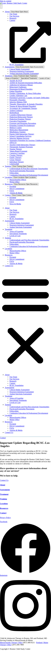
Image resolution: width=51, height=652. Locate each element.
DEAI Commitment (16, 259)
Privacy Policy (5, 518)
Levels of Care (15, 236)
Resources (8, 255)
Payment (12, 257)
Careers (12, 216)
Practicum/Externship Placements (21, 242)
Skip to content (5, 1)
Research (12, 214)
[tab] (12, 78)
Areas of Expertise (16, 231)
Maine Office (14, 253)
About (7, 208)
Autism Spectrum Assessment (20, 227)
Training (8, 238)
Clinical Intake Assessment (19, 223)
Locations (8, 249)
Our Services (14, 212)
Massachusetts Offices (17, 251)
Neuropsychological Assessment (21, 225)
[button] (25, 320)
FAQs (11, 261)
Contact (3, 513)
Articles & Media (15, 264)
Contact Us (9, 266)
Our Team (13, 210)
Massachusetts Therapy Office (11, 643)
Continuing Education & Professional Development (28, 246)
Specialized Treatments (18, 234)
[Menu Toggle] (1, 6)
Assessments (9, 221)
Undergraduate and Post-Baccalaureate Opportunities (29, 240)
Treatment (8, 229)
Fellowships (14, 244)
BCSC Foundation (16, 219)
